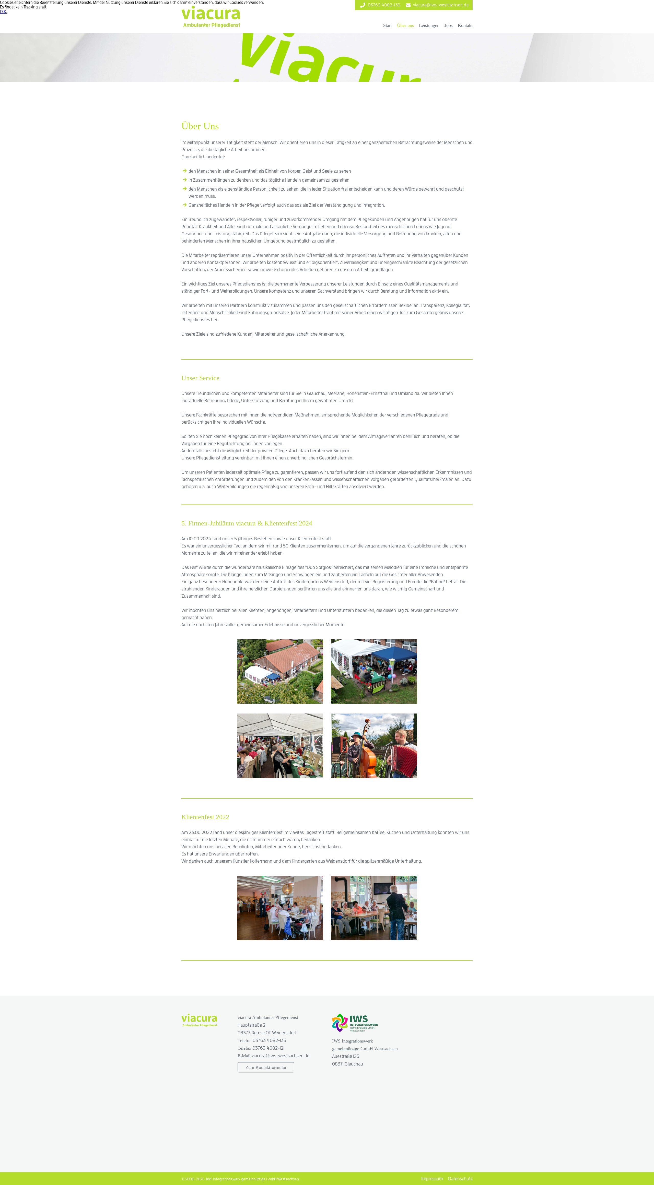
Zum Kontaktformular (266, 1067)
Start (387, 25)
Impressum (432, 1178)
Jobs (449, 25)
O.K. (3, 11)
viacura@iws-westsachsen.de (280, 1055)
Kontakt (465, 25)
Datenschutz (460, 1178)
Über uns (405, 25)
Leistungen (429, 25)
